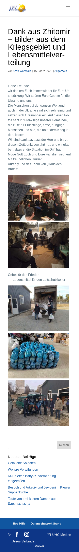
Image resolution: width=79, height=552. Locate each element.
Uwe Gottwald (22, 70)
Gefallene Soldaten (22, 463)
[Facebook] (17, 534)
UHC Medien (61, 535)
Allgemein (60, 70)
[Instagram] (26, 534)
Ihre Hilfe (19, 523)
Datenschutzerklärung (46, 523)
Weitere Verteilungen (23, 469)
